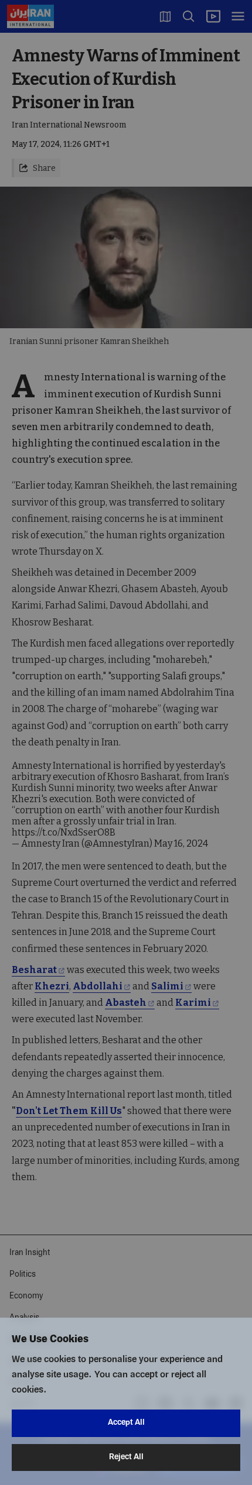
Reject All (126, 1457)
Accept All (126, 1423)
